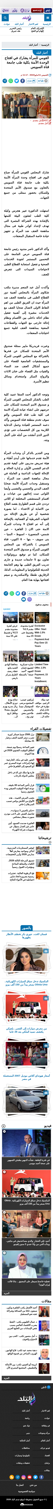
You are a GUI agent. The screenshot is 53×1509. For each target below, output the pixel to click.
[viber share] (29, 599)
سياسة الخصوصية (26, 1491)
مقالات (47, 1470)
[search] (5, 17)
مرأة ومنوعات (44, 1433)
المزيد (6, 1293)
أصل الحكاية (25, 1440)
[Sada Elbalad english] (5, 10)
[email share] (5, 81)
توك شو (26, 1425)
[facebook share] (22, 81)
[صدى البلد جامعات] (25, 10)
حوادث (7, 24)
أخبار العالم (45, 1440)
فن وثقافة (46, 1425)
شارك (29, 81)
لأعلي (44, 1387)
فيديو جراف (45, 1448)
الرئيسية (47, 24)
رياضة (27, 1418)
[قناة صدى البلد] (48, 10)
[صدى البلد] (26, 17)
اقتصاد (47, 1455)
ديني (28, 1433)
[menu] (47, 17)
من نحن (33, 1485)
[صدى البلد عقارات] (15, 10)
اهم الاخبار (33, 24)
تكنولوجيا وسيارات (22, 1455)
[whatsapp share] (10, 81)
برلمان (47, 1463)
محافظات (26, 1448)
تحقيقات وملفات (23, 1463)
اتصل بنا (19, 1485)
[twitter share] (16, 81)
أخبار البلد (19, 24)
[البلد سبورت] (37, 10)
